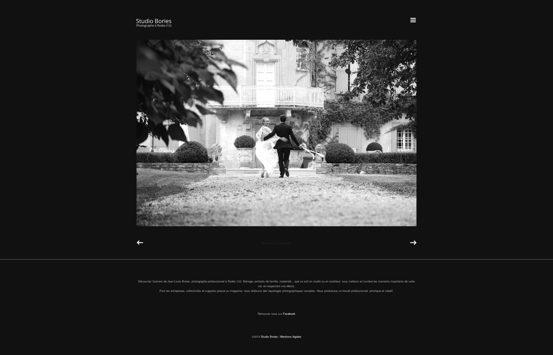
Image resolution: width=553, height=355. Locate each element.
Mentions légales (290, 336)
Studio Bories (269, 336)
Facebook (289, 314)
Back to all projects (276, 243)
